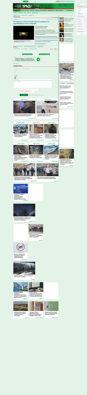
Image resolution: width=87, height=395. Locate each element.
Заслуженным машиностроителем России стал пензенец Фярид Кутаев (46, 178)
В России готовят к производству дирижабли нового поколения (36, 235)
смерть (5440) (40, 46)
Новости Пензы (16, 15)
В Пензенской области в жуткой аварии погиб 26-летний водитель (20, 135)
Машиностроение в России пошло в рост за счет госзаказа (23, 276)
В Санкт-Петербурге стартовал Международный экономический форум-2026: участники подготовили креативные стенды (20, 198)
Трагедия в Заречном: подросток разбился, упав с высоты (45, 115)
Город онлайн (79, 6)
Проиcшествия (80, 14)
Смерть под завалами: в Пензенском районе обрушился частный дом (35, 156)
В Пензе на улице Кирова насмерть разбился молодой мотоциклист (23, 115)
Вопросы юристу (80, 31)
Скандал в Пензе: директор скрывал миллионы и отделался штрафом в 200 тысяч (35, 314)
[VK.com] (14, 78)
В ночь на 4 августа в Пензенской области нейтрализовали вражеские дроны (19, 256)
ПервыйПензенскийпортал (18, 6)
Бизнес (26, 317)
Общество (79, 13)
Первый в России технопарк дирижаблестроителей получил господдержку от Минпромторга (20, 295)
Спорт (79, 11)
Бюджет (41, 298)
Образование (43, 10)
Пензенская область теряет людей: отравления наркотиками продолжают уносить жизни (20, 158)
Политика (79, 8)
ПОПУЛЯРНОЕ (63, 83)
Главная (78, 4)
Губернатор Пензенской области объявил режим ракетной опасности (51, 313)
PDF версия (25, 48)
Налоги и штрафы (39, 317)
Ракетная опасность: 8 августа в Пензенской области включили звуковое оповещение (22, 218)
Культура (79, 19)
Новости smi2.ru (16, 63)
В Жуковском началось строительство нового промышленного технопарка (20, 314)
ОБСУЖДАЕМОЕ (70, 83)
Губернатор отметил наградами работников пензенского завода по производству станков (23, 178)
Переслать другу (34, 48)
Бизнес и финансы (80, 16)
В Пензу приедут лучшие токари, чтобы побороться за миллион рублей (66, 103)
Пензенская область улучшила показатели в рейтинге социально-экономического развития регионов (66, 162)
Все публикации (70, 106)
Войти (63, 1)
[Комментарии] (48, 19)
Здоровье (79, 21)
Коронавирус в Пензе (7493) (30, 46)
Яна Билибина (56, 17)
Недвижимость (80, 28)
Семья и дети (79, 26)
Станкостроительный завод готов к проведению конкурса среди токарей (66, 92)
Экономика (79, 10)
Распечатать (17, 48)
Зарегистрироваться (70, 1)
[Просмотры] (50, 19)
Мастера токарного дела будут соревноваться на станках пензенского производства (65, 86)
